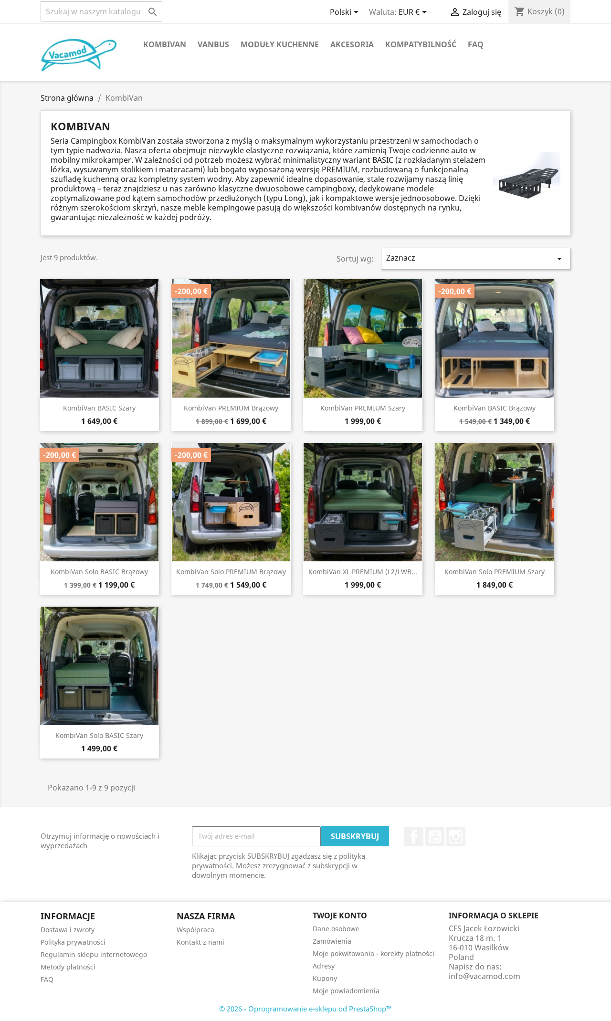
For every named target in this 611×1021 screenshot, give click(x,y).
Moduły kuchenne (280, 44)
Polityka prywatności (73, 942)
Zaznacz (476, 258)
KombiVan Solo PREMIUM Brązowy (231, 571)
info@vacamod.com (484, 976)
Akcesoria (352, 44)
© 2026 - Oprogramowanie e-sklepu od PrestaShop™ (305, 1008)
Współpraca (195, 929)
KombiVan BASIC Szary (99, 407)
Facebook (413, 836)
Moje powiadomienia (346, 990)
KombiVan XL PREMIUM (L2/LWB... (362, 571)
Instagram (455, 836)
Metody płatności (68, 966)
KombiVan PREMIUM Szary (362, 407)
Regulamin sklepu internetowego (94, 954)
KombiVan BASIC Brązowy (494, 407)
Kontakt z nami (200, 942)
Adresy (324, 965)
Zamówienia (332, 941)
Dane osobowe (336, 928)
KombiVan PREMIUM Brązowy (231, 407)
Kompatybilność (420, 44)
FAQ (476, 44)
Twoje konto (340, 915)
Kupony (325, 978)
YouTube (434, 836)
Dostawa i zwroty (68, 929)
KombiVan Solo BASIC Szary (99, 735)
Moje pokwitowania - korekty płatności (373, 953)
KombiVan (164, 44)
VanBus (213, 44)
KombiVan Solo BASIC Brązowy (99, 571)
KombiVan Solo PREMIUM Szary (494, 571)
